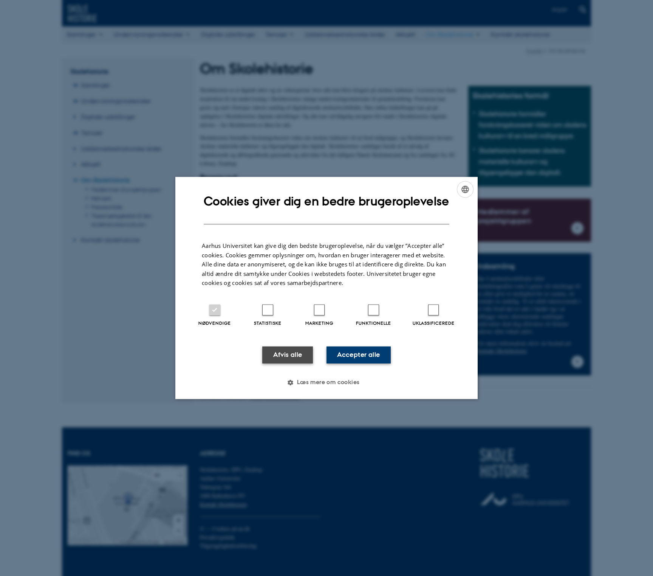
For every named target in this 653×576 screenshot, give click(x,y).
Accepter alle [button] (358, 354)
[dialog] (326, 288)
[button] (326, 382)
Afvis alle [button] (287, 354)
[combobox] (465, 189)
